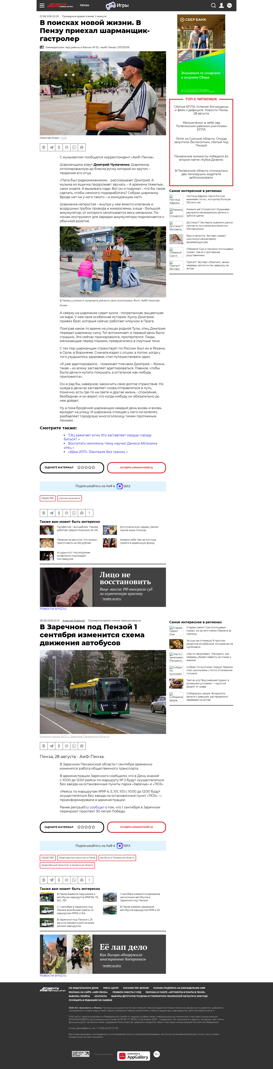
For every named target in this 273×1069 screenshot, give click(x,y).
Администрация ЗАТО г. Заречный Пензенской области (74, 736)
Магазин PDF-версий (136, 988)
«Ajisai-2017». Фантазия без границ (96, 452)
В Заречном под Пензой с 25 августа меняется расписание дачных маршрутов (75, 922)
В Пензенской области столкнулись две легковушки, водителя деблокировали (201, 174)
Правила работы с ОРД (127, 992)
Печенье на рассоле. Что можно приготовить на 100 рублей (77, 541)
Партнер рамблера (103, 1054)
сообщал (97, 807)
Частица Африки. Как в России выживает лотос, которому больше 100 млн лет (208, 199)
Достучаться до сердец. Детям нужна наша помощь (139, 528)
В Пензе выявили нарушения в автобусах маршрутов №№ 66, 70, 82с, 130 (78, 897)
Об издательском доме (84, 988)
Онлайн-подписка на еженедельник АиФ (179, 988)
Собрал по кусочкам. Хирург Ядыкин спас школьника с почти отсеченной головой (209, 670)
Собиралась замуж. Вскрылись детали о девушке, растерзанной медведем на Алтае (207, 696)
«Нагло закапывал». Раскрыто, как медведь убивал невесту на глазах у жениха (208, 657)
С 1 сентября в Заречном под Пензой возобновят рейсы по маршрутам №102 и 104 (75, 910)
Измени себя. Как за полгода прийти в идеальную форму (138, 541)
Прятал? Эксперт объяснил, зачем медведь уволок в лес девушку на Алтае (207, 265)
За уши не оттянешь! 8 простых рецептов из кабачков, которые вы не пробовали (209, 643)
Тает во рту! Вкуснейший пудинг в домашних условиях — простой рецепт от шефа (207, 683)
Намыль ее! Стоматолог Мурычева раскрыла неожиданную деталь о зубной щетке (207, 212)
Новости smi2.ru (53, 608)
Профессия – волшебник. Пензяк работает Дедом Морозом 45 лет (77, 528)
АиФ (64, 137)
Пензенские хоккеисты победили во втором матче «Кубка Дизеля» (201, 158)
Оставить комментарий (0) (136, 467)
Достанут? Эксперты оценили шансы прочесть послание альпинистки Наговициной (209, 225)
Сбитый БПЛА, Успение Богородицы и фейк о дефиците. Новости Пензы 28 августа (201, 110)
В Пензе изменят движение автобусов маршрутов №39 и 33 (140, 908)
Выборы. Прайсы (79, 996)
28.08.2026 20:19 (49, 620)
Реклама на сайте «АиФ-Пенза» (88, 992)
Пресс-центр (111, 988)
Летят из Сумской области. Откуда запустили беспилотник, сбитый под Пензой (201, 142)
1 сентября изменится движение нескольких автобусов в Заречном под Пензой (140, 897)
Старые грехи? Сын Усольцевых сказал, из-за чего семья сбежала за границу (208, 630)
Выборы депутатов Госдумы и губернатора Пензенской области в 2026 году (159, 996)
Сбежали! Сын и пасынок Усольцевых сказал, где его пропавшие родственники (209, 252)
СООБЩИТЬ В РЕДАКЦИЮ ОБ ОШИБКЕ (90, 1000)
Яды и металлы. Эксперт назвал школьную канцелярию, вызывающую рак (206, 239)
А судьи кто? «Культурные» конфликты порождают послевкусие (74, 555)
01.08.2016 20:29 (49, 16)
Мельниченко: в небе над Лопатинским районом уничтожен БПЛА (201, 126)
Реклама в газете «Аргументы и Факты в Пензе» (175, 992)
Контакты (101, 996)
